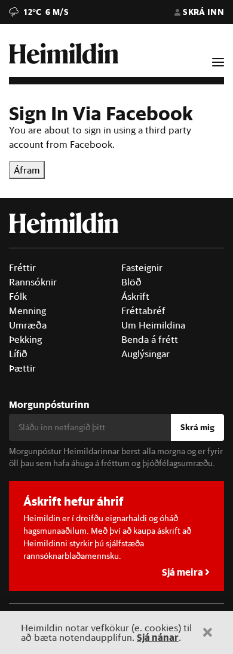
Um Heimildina (153, 325)
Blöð (131, 282)
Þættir (22, 368)
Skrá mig (197, 427)
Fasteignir (142, 267)
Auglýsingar (145, 354)
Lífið (18, 354)
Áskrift (135, 296)
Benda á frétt (149, 339)
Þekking (25, 339)
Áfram (27, 170)
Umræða (28, 325)
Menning (27, 311)
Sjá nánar (158, 637)
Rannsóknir (33, 282)
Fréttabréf (143, 311)
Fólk (18, 296)
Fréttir (22, 267)
